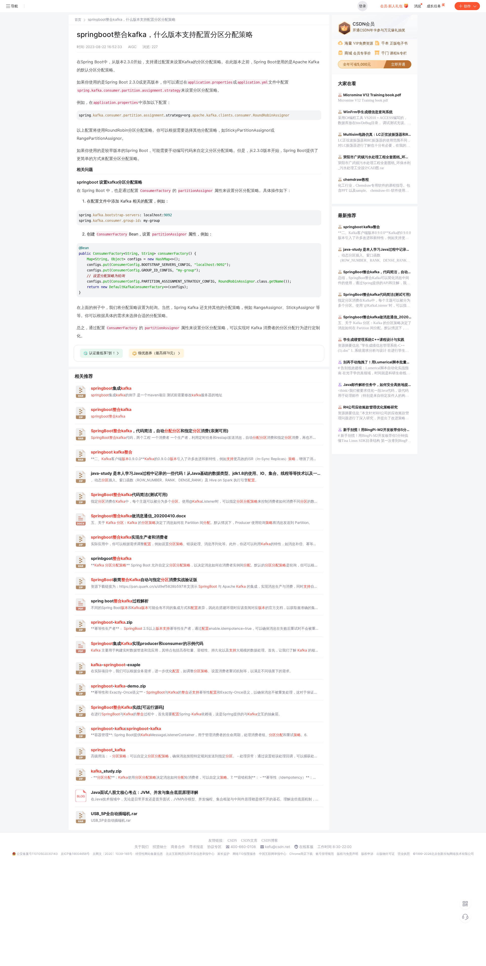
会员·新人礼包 (391, 6)
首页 (78, 19)
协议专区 (214, 847)
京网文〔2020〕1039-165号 (112, 854)
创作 (467, 6)
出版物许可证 (385, 854)
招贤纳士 (160, 847)
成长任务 (434, 6)
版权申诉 (367, 854)
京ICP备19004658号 (75, 854)
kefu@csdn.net (277, 847)
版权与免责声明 (347, 854)
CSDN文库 (249, 840)
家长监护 (223, 854)
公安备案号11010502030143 (37, 854)
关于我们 (141, 847)
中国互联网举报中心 (272, 854)
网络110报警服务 (244, 854)
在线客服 (306, 847)
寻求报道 (196, 847)
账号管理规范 (325, 854)
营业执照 (404, 854)
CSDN (232, 840)
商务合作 (178, 847)
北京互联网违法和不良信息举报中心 (190, 854)
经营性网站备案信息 (149, 854)
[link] (78, 19)
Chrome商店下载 (301, 854)
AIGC (132, 47)
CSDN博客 (269, 840)
